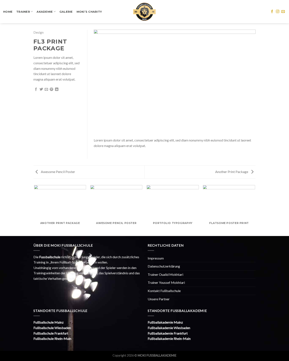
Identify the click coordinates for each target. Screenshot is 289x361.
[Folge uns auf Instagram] (277, 12)
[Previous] (102, 82)
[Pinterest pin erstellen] (51, 89)
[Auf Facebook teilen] (36, 89)
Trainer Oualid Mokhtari (165, 274)
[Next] (247, 82)
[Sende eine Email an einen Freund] (46, 89)
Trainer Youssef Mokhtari (166, 282)
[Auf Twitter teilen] (41, 89)
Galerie (66, 11)
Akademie (45, 11)
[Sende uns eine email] (283, 12)
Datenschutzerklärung (164, 266)
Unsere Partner (159, 299)
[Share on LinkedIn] (56, 89)
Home (7, 11)
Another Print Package (232, 172)
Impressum (156, 258)
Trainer (23, 11)
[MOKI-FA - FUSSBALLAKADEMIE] (144, 11)
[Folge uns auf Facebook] (272, 12)
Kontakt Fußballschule (164, 291)
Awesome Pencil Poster (57, 172)
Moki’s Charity (89, 11)
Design (38, 32)
